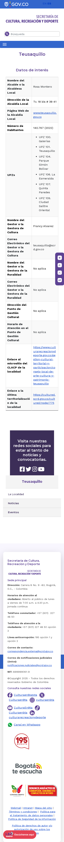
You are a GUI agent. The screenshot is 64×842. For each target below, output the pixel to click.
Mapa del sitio (43, 807)
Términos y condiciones (23, 811)
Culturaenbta (18, 712)
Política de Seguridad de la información (32, 819)
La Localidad (16, 494)
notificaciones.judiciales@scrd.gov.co (29, 665)
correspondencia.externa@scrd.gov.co (30, 651)
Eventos (13, 512)
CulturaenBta (18, 699)
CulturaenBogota (25, 695)
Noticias (13, 503)
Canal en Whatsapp (27, 724)
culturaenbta (45, 699)
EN (45, 3)
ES (49, 3)
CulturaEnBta (23, 707)
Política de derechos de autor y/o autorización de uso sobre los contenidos (32, 829)
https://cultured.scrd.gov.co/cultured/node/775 (44, 399)
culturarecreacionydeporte (27, 717)
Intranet (28, 807)
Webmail (16, 807)
